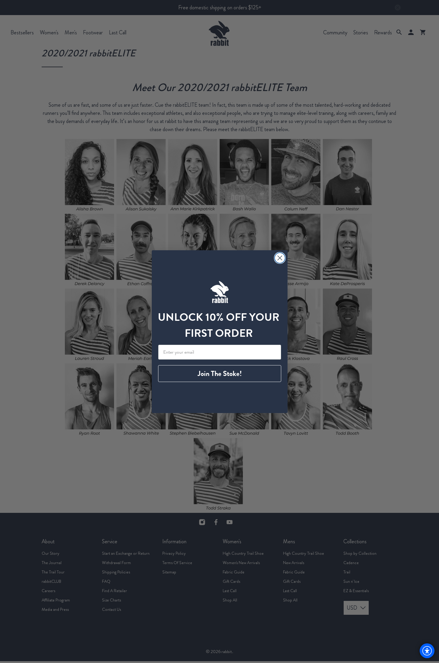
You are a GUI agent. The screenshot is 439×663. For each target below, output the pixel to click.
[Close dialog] (280, 258)
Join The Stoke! (220, 373)
